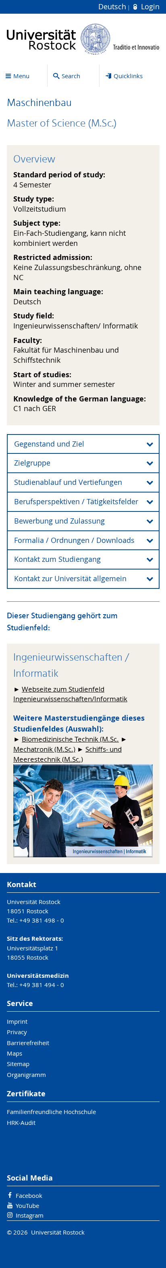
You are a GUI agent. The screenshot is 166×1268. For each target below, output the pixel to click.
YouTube (27, 1205)
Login (149, 6)
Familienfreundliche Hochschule (51, 1112)
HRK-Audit (21, 1122)
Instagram (30, 1215)
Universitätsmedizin (38, 975)
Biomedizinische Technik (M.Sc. (70, 739)
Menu (21, 76)
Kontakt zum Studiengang (57, 559)
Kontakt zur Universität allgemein (70, 578)
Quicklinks (128, 76)
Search (71, 76)
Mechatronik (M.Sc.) (44, 749)
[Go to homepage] (83, 39)
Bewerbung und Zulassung (59, 521)
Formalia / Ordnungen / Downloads (74, 540)
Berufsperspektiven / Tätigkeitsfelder (76, 501)
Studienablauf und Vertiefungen (68, 482)
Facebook (29, 1195)
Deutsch (113, 6)
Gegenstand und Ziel (49, 444)
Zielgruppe (32, 463)
